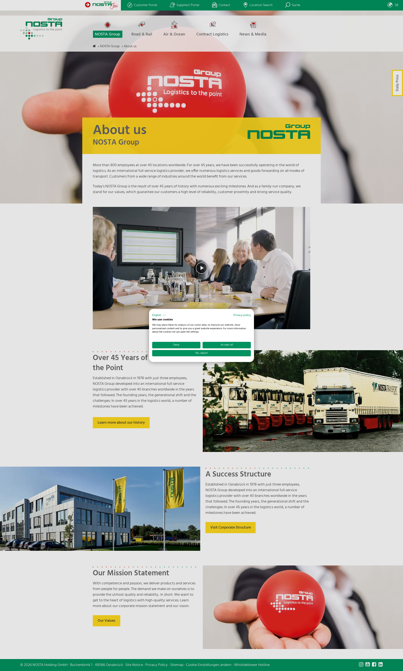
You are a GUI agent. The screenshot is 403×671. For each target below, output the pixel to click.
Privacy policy (242, 315)
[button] (159, 315)
